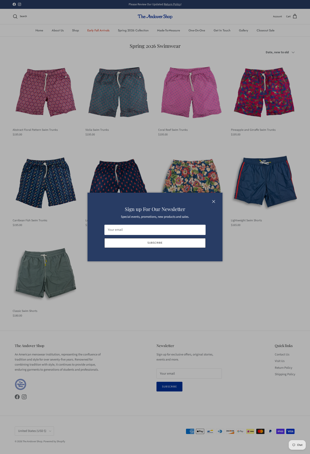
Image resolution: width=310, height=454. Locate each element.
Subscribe (154, 243)
